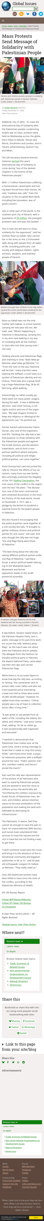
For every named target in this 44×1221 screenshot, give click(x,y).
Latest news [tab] (13, 946)
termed (15, 161)
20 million (22, 218)
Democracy (15, 984)
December (23, 26)
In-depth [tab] (11, 951)
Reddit (23, 1033)
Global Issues (25, 3)
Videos (25, 1180)
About (5, 1172)
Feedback (7, 1187)
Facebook (29, 1021)
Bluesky (15, 1021)
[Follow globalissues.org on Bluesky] (28, 14)
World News (8, 1169)
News (10, 26)
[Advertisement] (22, 1094)
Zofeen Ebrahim (11, 107)
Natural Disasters (19, 981)
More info (15, 1219)
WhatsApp (29, 1027)
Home (4, 26)
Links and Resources (31, 1183)
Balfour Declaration (24, 480)
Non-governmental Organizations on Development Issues (20, 974)
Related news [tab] (14, 941)
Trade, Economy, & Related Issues (21, 1136)
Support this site (10, 1183)
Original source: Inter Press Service (19, 924)
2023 (16, 26)
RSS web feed (28, 1166)
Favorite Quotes (29, 1187)
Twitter (15, 1027)
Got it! (36, 1217)
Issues (6, 1166)
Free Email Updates (12, 1180)
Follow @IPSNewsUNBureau (16, 899)
